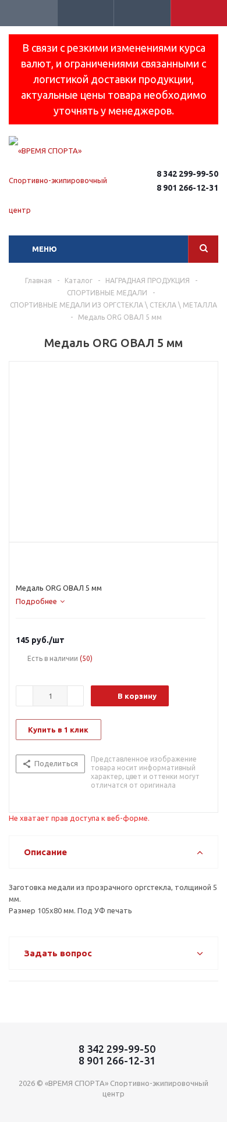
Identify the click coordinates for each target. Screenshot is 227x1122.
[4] (54, 562)
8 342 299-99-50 (187, 174)
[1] (21, 562)
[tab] (40, 601)
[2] (32, 562)
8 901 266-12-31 (187, 188)
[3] (43, 562)
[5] (65, 562)
